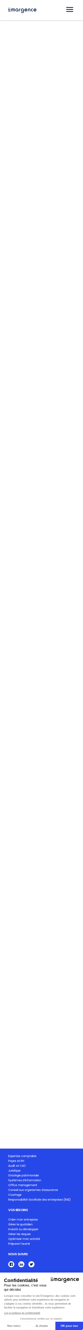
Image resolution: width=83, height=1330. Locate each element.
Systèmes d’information (24, 1180)
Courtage (14, 1195)
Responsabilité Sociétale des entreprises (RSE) (39, 1200)
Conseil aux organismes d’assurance (33, 1190)
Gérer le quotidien (20, 1224)
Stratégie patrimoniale (23, 1175)
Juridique (14, 1171)
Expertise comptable (22, 1156)
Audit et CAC (17, 1166)
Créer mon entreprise (23, 1220)
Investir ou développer (23, 1229)
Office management (22, 1185)
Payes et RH (16, 1161)
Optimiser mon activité (24, 1239)
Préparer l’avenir (19, 1244)
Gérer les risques (19, 1234)
